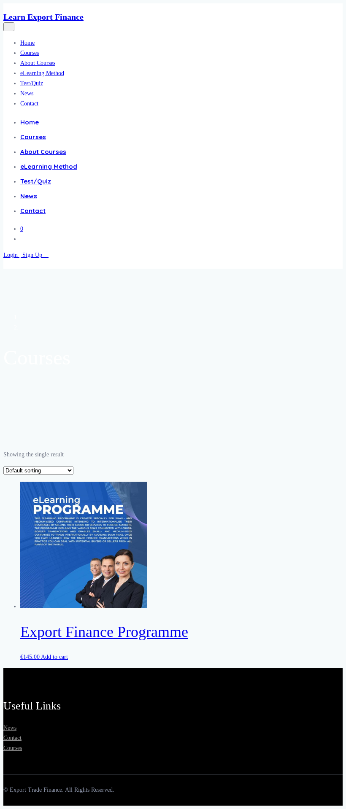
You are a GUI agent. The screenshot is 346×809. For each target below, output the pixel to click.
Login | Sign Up (23, 255)
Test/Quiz (31, 83)
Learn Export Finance (43, 17)
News (26, 93)
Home (27, 43)
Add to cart (54, 657)
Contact (29, 103)
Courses (29, 53)
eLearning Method (42, 73)
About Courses (37, 63)
